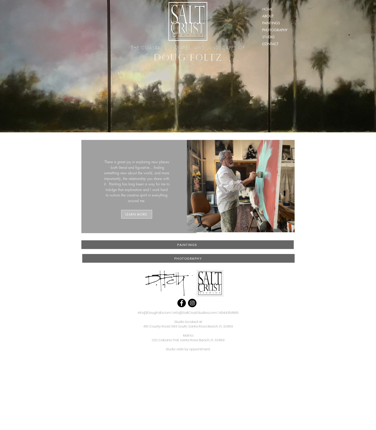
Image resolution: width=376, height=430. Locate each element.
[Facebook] (181, 303)
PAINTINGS (271, 23)
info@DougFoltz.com (154, 312)
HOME (267, 9)
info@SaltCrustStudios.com (195, 312)
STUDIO (268, 37)
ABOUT (268, 16)
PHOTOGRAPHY (274, 30)
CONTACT (270, 44)
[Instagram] (192, 303)
